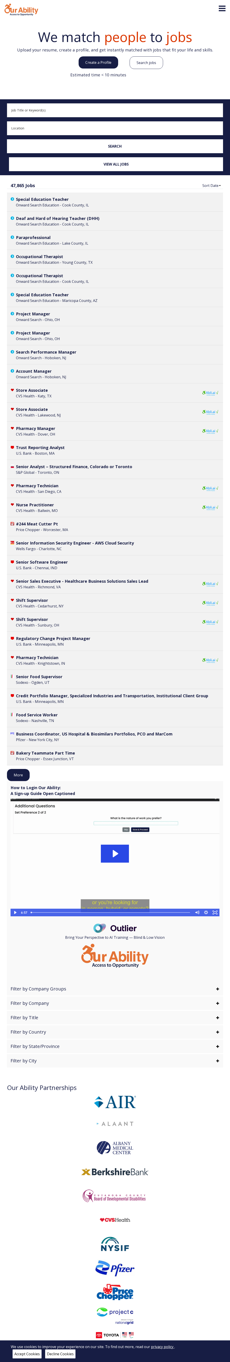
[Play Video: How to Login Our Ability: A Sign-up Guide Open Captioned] (115, 854)
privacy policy (162, 1346)
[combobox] (115, 110)
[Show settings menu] (205, 912)
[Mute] (196, 912)
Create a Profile (98, 62)
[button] (211, 185)
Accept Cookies (27, 1353)
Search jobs (146, 62)
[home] (21, 9)
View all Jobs (116, 164)
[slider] (110, 912)
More (18, 775)
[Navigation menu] (222, 8)
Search (115, 146)
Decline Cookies (60, 1353)
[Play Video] (15, 912)
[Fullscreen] (214, 912)
